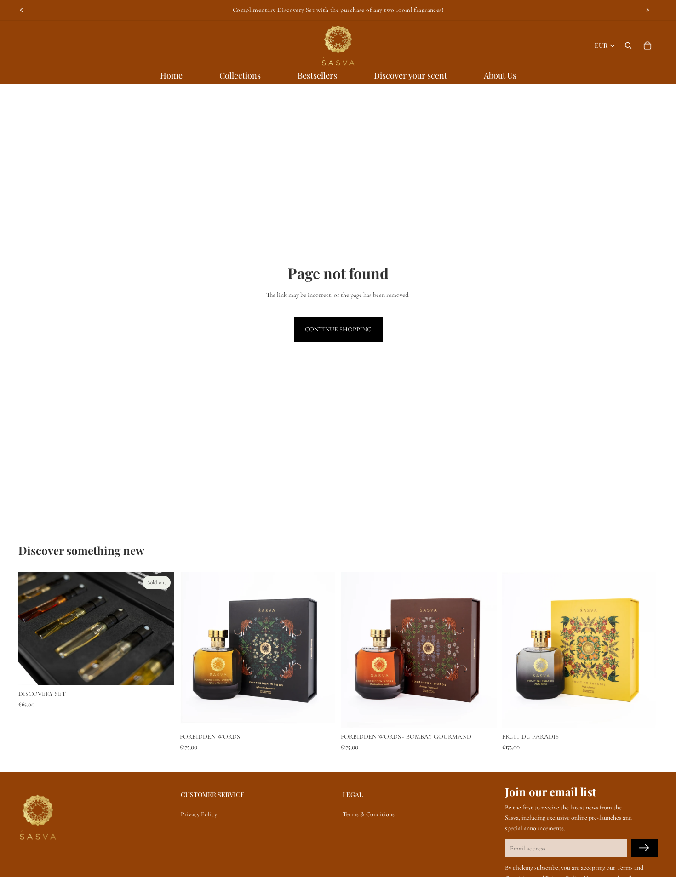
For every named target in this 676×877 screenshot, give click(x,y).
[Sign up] (644, 848)
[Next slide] (647, 10)
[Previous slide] (21, 10)
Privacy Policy (199, 815)
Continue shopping (338, 329)
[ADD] (321, 714)
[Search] (628, 45)
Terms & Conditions (369, 815)
